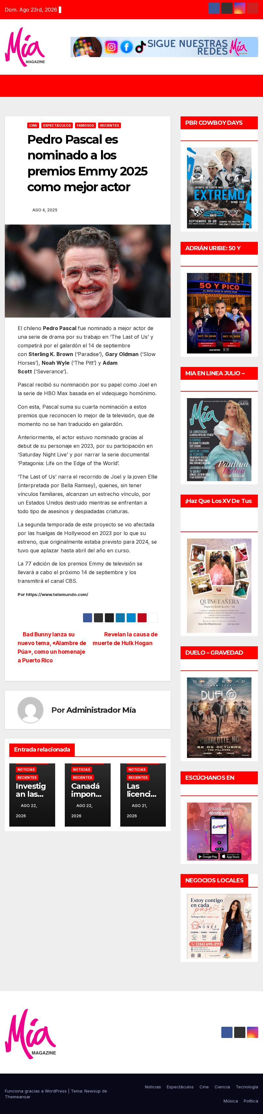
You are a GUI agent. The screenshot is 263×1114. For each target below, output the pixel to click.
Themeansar (17, 1096)
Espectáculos (57, 125)
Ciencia (222, 1086)
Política (251, 1100)
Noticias (26, 769)
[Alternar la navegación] (136, 85)
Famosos (85, 125)
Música (231, 1100)
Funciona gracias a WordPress (36, 1090)
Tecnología (247, 1086)
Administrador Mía (101, 710)
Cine (33, 125)
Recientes (109, 125)
